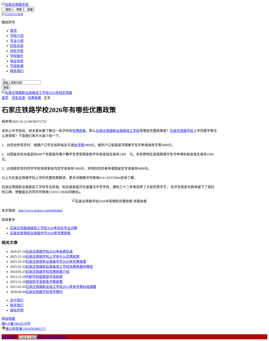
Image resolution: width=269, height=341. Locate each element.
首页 (13, 31)
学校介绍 (17, 36)
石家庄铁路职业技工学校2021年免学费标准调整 (61, 287)
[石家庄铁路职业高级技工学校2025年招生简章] (37, 93)
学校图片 (17, 56)
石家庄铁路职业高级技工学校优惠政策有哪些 (59, 266)
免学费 (79, 145)
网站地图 (8, 318)
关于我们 (17, 300)
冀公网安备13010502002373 (25, 329)
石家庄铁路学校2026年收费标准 (49, 251)
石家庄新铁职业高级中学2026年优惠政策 (40, 233)
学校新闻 (17, 66)
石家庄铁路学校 (181, 131)
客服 (29, 9)
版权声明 (17, 310)
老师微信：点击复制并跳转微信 (34, 337)
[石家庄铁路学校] (109, 4)
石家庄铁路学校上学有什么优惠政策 (52, 256)
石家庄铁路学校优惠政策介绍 (47, 271)
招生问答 (17, 51)
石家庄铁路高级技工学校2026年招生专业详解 (43, 228)
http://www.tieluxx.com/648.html (40, 210)
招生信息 (17, 46)
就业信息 (17, 61)
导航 (18, 9)
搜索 (7, 9)
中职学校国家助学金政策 (44, 277)
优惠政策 (34, 98)
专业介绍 (17, 41)
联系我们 (17, 71)
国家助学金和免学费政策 (44, 282)
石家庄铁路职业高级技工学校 (118, 131)
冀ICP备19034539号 (16, 323)
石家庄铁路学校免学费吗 (44, 292)
